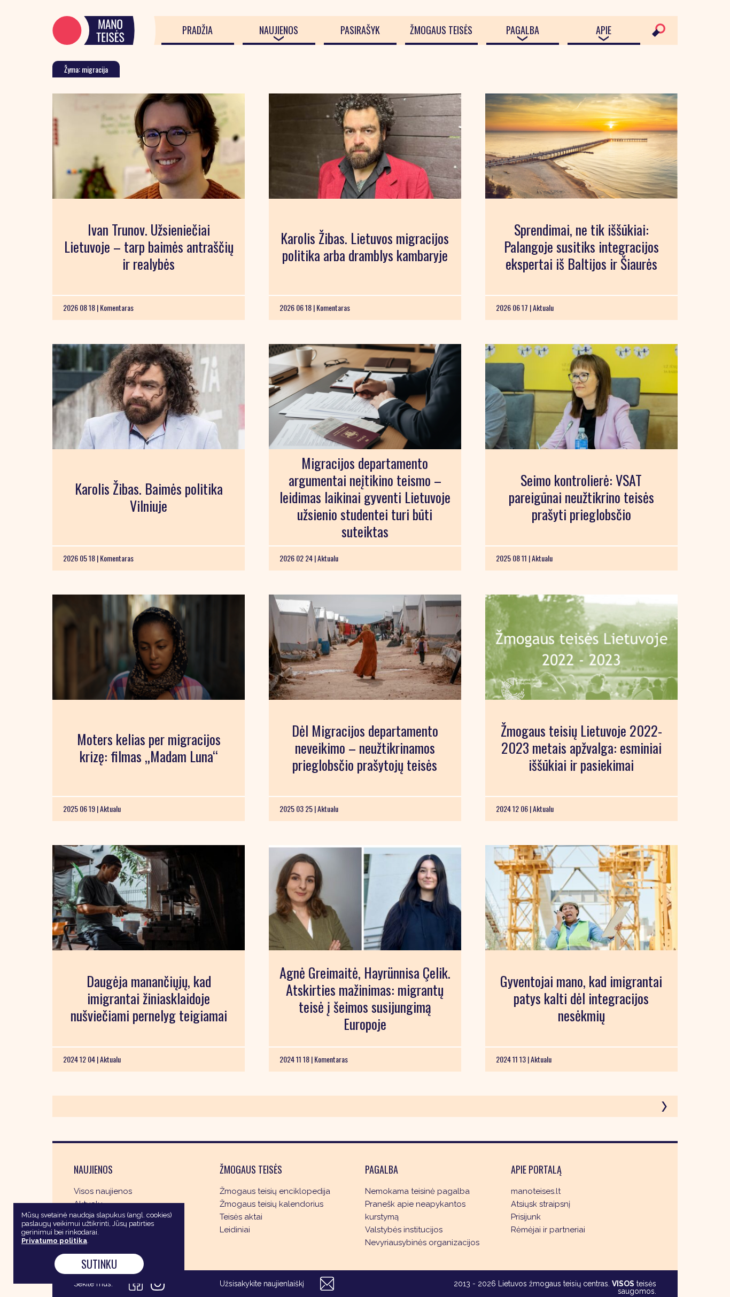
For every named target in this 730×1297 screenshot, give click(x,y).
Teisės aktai (241, 1217)
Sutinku (99, 1264)
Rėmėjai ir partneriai (548, 1230)
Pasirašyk (360, 30)
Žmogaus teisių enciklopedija (275, 1191)
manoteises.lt (536, 1191)
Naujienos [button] (278, 30)
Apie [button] (603, 30)
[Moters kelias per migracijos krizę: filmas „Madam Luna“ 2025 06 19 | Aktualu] (148, 647)
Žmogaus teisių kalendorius (271, 1204)
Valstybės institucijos (403, 1230)
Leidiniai (235, 1230)
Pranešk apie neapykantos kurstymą (415, 1210)
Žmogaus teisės (441, 30)
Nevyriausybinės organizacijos (422, 1242)
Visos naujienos (103, 1191)
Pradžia (197, 30)
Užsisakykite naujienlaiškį (262, 1283)
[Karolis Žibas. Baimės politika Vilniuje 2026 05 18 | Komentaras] (148, 396)
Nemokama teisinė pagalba (417, 1191)
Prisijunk (526, 1217)
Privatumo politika (54, 1241)
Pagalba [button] (522, 30)
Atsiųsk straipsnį (540, 1204)
